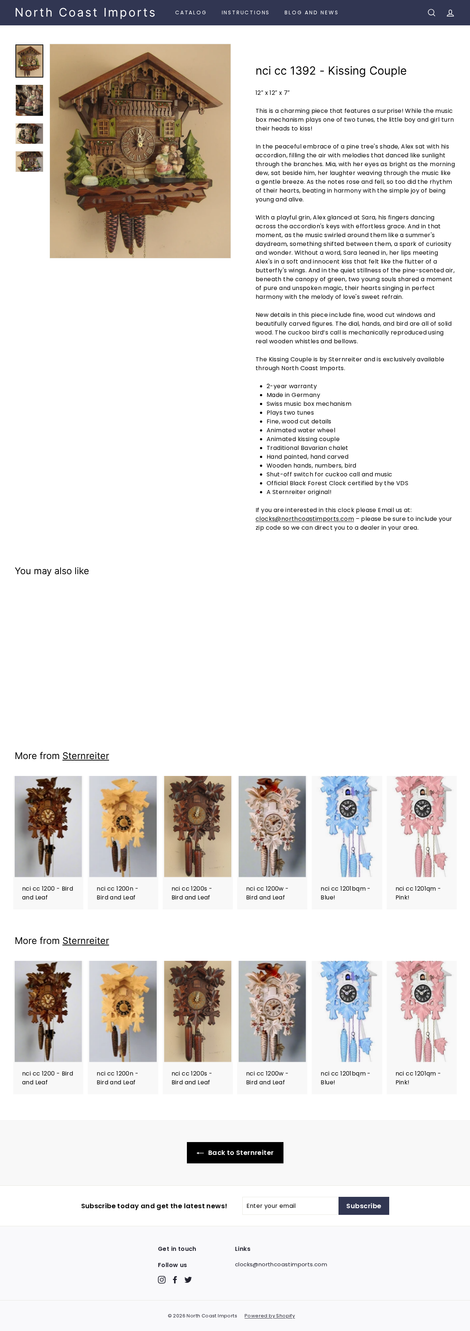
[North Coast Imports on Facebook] (175, 1279)
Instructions (246, 12)
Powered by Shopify (270, 1315)
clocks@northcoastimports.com (305, 519)
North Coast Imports (86, 12)
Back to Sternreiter (240, 1152)
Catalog (191, 12)
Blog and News (312, 12)
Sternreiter (85, 755)
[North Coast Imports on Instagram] (162, 1279)
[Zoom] (140, 151)
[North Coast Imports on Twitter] (188, 1279)
